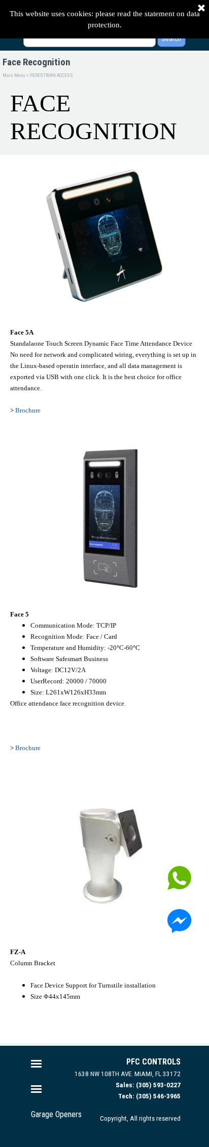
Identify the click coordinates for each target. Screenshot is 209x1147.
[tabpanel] (104, 376)
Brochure (28, 410)
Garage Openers (56, 1114)
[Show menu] (36, 1064)
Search (171, 39)
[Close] (201, 9)
